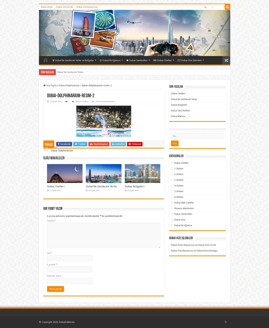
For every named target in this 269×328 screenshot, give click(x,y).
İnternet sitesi (54, 276)
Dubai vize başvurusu (87, 7)
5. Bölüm (178, 191)
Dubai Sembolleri (138, 60)
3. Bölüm (178, 180)
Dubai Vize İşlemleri (191, 60)
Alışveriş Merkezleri (184, 208)
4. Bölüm (178, 185)
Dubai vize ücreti (64, 7)
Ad (49, 253)
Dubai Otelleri (164, 60)
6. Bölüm (178, 197)
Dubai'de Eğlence (183, 225)
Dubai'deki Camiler (184, 202)
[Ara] (227, 7)
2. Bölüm (178, 174)
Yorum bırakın (82, 101)
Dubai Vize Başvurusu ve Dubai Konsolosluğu (194, 250)
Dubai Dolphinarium (69, 85)
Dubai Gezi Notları (180, 110)
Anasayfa (45, 60)
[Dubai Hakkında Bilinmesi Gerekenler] (134, 33)
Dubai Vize (179, 219)
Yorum (51, 220)
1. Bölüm (178, 168)
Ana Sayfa (51, 85)
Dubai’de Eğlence (111, 60)
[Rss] (205, 7)
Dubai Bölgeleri (134, 186)
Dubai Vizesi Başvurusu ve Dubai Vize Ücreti (193, 245)
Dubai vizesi (47, 7)
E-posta (52, 264)
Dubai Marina (178, 116)
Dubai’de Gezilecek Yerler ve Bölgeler (74, 60)
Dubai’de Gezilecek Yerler (70, 72)
